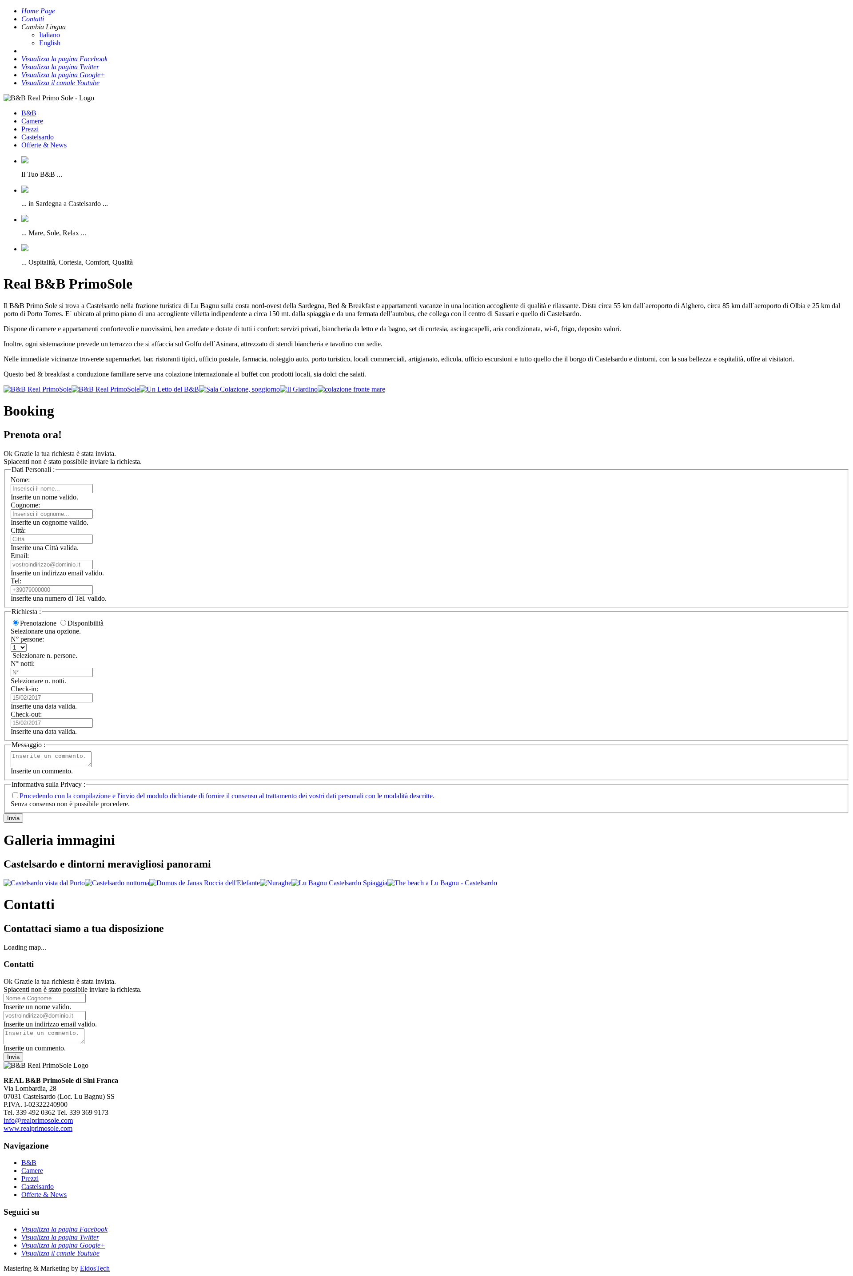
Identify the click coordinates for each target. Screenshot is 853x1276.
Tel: (16, 581)
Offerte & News (44, 145)
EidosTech (95, 1268)
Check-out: (26, 714)
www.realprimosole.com (38, 1128)
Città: (18, 530)
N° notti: (23, 663)
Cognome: (25, 505)
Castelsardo (37, 137)
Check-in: (24, 689)
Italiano (49, 35)
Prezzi (30, 129)
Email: (20, 555)
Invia (13, 818)
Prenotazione (38, 623)
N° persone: (27, 639)
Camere (32, 121)
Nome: (20, 479)
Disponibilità (86, 623)
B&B (28, 113)
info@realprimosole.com (38, 1120)
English (49, 43)
